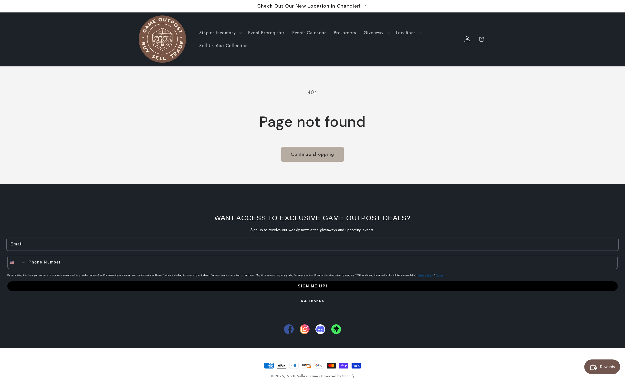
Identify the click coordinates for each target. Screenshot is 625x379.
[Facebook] (289, 329)
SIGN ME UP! (312, 286)
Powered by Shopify (337, 376)
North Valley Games (303, 376)
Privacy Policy (425, 275)
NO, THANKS (312, 301)
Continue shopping (312, 154)
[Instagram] (305, 329)
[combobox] (17, 262)
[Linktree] (336, 329)
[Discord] (320, 329)
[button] (220, 32)
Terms (439, 275)
